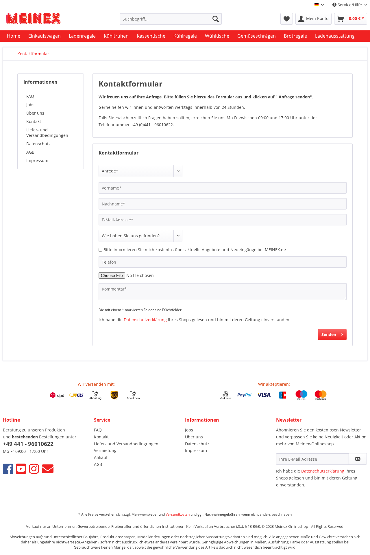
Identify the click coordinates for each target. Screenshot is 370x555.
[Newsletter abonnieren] (358, 459)
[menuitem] (171, 19)
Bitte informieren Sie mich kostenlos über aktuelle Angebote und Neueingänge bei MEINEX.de (194, 249)
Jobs (30, 104)
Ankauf (101, 457)
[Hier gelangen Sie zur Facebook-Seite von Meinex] (8, 469)
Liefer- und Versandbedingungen (47, 132)
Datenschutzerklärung (145, 319)
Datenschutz (38, 143)
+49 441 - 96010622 (28, 444)
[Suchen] (216, 19)
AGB (30, 152)
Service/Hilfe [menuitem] (349, 5)
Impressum (37, 160)
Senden (328, 334)
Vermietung (105, 450)
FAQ (30, 96)
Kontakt (33, 121)
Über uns (35, 113)
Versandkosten (178, 514)
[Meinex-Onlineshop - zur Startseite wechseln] (33, 20)
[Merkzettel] (286, 19)
